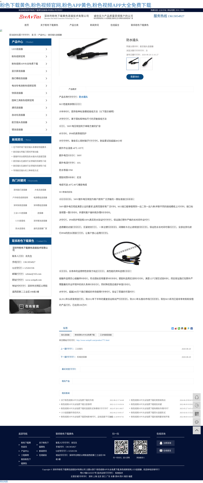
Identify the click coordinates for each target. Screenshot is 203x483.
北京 (99, 476)
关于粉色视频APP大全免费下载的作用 (77, 400)
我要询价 (134, 77)
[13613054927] (197, 405)
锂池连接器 (17, 129)
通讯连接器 (17, 107)
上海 (95, 476)
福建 (130, 476)
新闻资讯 (94, 25)
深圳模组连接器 (40, 205)
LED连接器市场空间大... (71, 413)
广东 (108, 476)
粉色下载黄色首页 (26, 445)
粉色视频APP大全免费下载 (25, 64)
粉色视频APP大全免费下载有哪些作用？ (150, 408)
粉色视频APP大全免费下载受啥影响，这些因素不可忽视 (87, 417)
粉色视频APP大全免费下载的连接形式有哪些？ (85, 408)
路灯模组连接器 (19, 78)
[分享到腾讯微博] (188, 328)
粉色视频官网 (18, 56)
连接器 (40, 213)
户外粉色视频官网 (20, 198)
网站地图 (171, 10)
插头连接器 (65, 335)
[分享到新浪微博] (176, 328)
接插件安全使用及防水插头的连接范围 (29, 157)
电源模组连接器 (40, 198)
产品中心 (42, 35)
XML (182, 10)
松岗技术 (119, 473)
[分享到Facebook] (192, 328)
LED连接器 (17, 49)
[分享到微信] (179, 328)
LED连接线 (20, 221)
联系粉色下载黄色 (140, 25)
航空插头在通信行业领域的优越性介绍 (29, 161)
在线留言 (114, 25)
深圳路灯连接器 (20, 190)
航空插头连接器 (55, 35)
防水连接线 (20, 228)
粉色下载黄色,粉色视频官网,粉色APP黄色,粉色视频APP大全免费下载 (75, 5)
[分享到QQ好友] (182, 328)
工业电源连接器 (106, 335)
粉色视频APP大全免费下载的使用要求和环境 (150, 417)
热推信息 (154, 10)
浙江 (104, 476)
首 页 (34, 35)
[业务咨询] (197, 397)
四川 (121, 476)
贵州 (117, 476)
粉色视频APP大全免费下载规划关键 (146, 404)
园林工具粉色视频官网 (23, 100)
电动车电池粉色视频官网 (24, 86)
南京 (126, 476)
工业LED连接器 (20, 213)
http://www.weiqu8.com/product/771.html (93, 340)
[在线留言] (197, 422)
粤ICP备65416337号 (88, 473)
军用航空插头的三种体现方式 (25, 170)
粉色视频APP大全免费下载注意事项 (76, 404)
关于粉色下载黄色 (49, 25)
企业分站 (162, 10)
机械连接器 (82, 357)
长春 (113, 476)
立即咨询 (167, 443)
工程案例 (25, 455)
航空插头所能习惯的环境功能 (25, 152)
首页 (26, 25)
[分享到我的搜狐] (185, 328)
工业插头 (79, 349)
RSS (177, 10)
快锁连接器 (17, 93)
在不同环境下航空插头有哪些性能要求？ (31, 147)
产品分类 (74, 25)
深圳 (91, 476)
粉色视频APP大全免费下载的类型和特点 (148, 400)
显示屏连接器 (18, 71)
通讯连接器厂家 (40, 228)
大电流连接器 (40, 190)
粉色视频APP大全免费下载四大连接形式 (148, 413)
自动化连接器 (18, 115)
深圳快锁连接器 (20, 205)
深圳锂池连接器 (40, 221)
